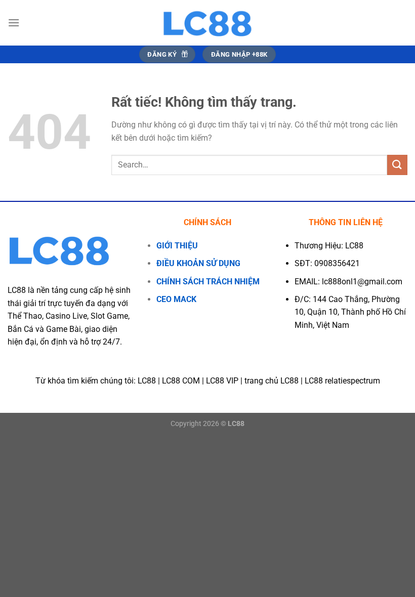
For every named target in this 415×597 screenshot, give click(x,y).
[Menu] (14, 22)
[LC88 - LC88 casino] (207, 23)
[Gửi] (397, 165)
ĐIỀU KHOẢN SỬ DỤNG (198, 263)
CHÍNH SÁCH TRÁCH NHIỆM (208, 281)
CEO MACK (176, 299)
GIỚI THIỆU (177, 245)
